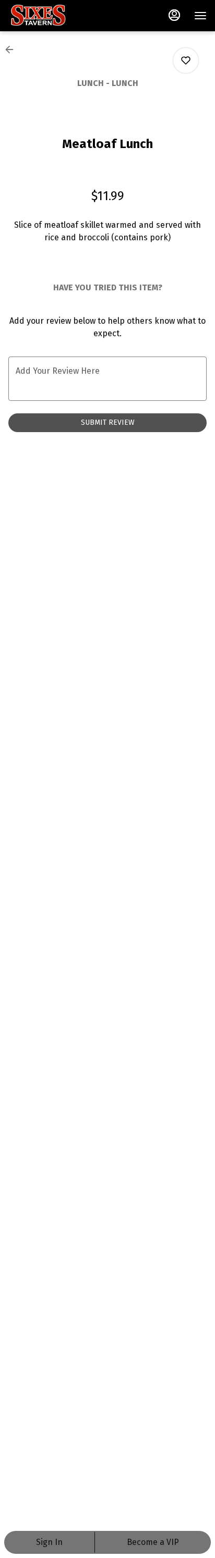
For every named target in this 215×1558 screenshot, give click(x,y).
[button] (12, 49)
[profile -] (174, 15)
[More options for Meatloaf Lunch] (185, 60)
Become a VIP (153, 1542)
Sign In (49, 1542)
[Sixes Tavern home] (55, 16)
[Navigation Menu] (200, 15)
